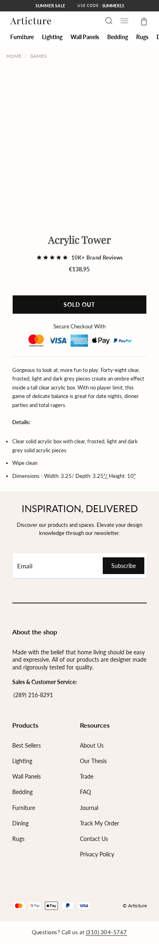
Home (14, 56)
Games (38, 56)
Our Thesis (93, 760)
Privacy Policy (97, 854)
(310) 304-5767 (106, 932)
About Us (92, 745)
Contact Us (94, 838)
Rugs (18, 838)
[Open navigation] (124, 20)
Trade (86, 776)
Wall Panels (26, 776)
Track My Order (99, 823)
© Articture (135, 905)
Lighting (22, 760)
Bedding (22, 791)
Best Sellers (26, 745)
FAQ (85, 791)
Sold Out (79, 304)
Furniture (23, 807)
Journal (89, 807)
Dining (20, 823)
